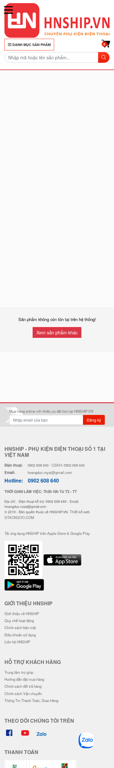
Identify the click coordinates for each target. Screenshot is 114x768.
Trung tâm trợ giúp (18, 672)
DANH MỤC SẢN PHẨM (31, 44)
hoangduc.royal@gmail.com (50, 472)
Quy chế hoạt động (19, 620)
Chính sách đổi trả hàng (22, 686)
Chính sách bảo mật (20, 627)
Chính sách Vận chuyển (23, 693)
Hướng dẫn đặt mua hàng (24, 679)
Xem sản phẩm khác (57, 332)
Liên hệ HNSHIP (17, 641)
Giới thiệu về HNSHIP (21, 613)
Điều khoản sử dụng (20, 634)
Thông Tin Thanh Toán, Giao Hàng (31, 700)
